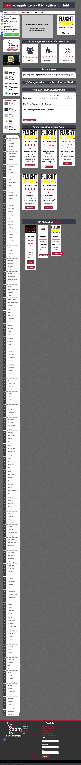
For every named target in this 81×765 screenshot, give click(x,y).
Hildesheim (11, 357)
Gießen (10, 306)
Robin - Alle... (68, 163)
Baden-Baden (12, 156)
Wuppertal (11, 711)
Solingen (10, 646)
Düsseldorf (11, 234)
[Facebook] (1, 13)
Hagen (9, 331)
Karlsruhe (10, 387)
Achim (9, 140)
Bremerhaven (12, 189)
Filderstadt (11, 260)
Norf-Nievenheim (12, 533)
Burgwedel (11, 192)
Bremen (10, 185)
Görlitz (9, 312)
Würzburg (10, 714)
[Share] (1, 33)
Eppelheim (11, 241)
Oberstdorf (11, 546)
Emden (10, 237)
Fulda (9, 283)
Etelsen (10, 250)
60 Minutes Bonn (45, 255)
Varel (9, 672)
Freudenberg (11, 276)
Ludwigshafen (12, 455)
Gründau (10, 328)
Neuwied (10, 523)
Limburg (10, 439)
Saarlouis (10, 623)
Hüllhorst (10, 370)
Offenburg (10, 555)
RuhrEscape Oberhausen (12, 128)
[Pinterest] (1, 20)
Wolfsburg (11, 708)
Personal (39, 96)
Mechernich (11, 481)
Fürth (9, 286)
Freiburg (10, 273)
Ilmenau (10, 374)
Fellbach (10, 257)
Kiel (9, 396)
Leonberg (10, 432)
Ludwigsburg (11, 451)
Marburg (10, 477)
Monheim (10, 494)
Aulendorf (10, 150)
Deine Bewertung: (27, 97)
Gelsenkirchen (12, 299)
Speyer (10, 653)
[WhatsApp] (1, 23)
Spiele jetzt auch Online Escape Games (11, 62)
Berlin (9, 169)
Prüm (9, 588)
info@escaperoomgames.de (29, 733)
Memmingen (11, 484)
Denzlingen (11, 215)
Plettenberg (11, 578)
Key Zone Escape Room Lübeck (13, 93)
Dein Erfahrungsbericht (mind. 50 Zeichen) (38, 110)
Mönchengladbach (13, 490)
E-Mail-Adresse (46, 738)
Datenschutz (25, 728)
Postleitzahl (45, 744)
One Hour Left (12, 110)
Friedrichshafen (12, 280)
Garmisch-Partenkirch (11, 293)
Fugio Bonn (31, 267)
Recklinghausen (12, 594)
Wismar (10, 701)
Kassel (10, 390)
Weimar (10, 688)
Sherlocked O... (30, 165)
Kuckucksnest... (30, 207)
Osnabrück (11, 565)
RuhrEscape (12, 104)
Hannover (10, 348)
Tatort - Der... (49, 166)
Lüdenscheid (11, 448)
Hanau (9, 344)
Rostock (10, 617)
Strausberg (11, 659)
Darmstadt (11, 208)
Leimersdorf (11, 426)
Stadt (43, 750)
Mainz (9, 471)
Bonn (6, 12)
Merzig (10, 487)
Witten (9, 705)
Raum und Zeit (13, 83)
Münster (10, 507)
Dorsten (10, 218)
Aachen (10, 137)
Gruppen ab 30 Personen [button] (11, 35)
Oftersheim (11, 559)
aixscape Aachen (13, 116)
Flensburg (10, 263)
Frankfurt (10, 267)
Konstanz (10, 409)
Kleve (9, 400)
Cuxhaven (11, 205)
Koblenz (10, 403)
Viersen (10, 675)
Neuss (9, 520)
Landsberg (11, 419)
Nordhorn (10, 529)
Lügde (9, 458)
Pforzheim (11, 575)
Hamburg (10, 338)
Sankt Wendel (12, 627)
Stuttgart (10, 662)
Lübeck (10, 445)
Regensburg (11, 597)
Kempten (10, 393)
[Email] (1, 30)
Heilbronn (10, 351)
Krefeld (10, 416)
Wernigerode (11, 692)
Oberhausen (11, 539)
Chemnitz (10, 198)
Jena (9, 380)
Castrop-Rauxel (12, 195)
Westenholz (11, 695)
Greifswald (11, 322)
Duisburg (10, 228)
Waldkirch (11, 679)
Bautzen (10, 163)
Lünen (9, 461)
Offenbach (11, 552)
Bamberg (10, 160)
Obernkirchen (12, 542)
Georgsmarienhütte (13, 302)
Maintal (10, 468)
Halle (9, 335)
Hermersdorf (11, 354)
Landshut (10, 422)
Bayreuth (10, 166)
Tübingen (10, 669)
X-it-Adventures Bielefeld (13, 78)
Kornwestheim (12, 413)
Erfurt (9, 244)
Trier (9, 666)
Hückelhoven (11, 367)
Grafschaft (11, 318)
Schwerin (10, 633)
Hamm (9, 341)
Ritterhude (11, 610)
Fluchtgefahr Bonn (18, 12)
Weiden (10, 685)
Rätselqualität (55, 96)
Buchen (31, 262)
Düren (9, 231)
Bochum (10, 176)
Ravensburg (11, 591)
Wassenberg (11, 682)
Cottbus (10, 202)
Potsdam (10, 584)
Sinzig (9, 643)
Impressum (25, 726)
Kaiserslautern (12, 383)
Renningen (11, 601)
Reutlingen (11, 604)
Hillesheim (11, 361)
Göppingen (11, 309)
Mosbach (10, 497)
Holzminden (11, 364)
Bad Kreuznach (12, 153)
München (10, 503)
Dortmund (10, 221)
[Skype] (1, 27)
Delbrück (10, 211)
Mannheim (11, 474)
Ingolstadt (10, 377)
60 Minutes (12, 122)
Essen (9, 247)
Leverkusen (11, 435)
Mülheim (10, 500)
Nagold (10, 510)
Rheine (10, 607)
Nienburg (10, 526)
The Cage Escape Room (13, 88)
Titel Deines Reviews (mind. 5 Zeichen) (37, 104)
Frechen (10, 270)
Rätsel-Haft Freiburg (12, 73)
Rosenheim (11, 614)
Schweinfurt (11, 630)
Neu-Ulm (10, 516)
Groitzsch (10, 325)
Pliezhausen (11, 581)
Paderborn (11, 568)
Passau (10, 572)
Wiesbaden (11, 698)
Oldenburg (11, 562)
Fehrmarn (10, 254)
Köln (9, 406)
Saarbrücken (11, 620)
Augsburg (10, 147)
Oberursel (10, 549)
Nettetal (10, 513)
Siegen (10, 640)
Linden (10, 442)
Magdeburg (11, 464)
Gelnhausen (11, 296)
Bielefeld (10, 173)
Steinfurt (10, 656)
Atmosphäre (67, 96)
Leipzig (10, 429)
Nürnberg (10, 536)
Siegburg (10, 636)
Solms (9, 649)
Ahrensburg (11, 143)
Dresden (10, 224)
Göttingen (10, 315)
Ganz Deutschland (13, 289)
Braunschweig (12, 182)
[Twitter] (1, 17)
